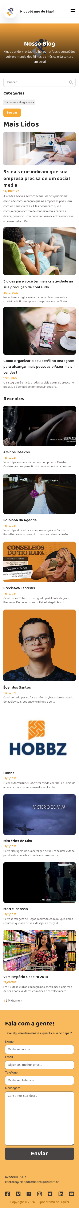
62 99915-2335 (15, 1177)
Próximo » (15, 1000)
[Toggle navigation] (73, 11)
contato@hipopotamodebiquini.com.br (32, 1182)
